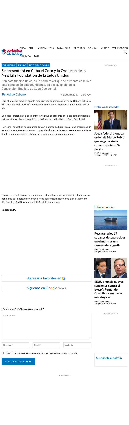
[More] (63, 298)
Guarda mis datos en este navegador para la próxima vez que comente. (42, 353)
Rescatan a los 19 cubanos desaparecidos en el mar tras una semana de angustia (109, 239)
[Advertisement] (64, 22)
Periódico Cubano (14, 94)
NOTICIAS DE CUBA (39, 65)
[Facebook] (26, 298)
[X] (41, 298)
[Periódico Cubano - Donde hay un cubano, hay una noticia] (12, 52)
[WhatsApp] (34, 298)
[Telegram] (55, 298)
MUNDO (22, 65)
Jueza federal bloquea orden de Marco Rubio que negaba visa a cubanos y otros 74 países (109, 141)
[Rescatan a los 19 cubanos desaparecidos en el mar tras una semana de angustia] (110, 220)
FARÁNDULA (9, 65)
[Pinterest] (48, 298)
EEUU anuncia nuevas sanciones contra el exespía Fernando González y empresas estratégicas (108, 289)
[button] (125, 52)
